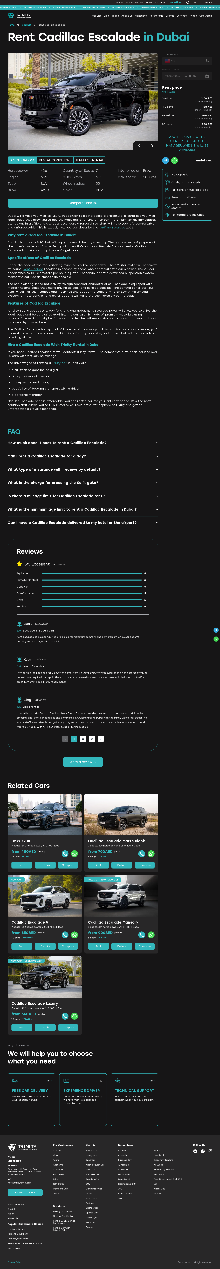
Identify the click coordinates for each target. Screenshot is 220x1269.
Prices (193, 15)
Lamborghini (92, 1217)
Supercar (90, 1160)
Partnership (156, 15)
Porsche (90, 1222)
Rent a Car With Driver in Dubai (61, 1229)
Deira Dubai (124, 1179)
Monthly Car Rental (63, 1216)
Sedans (90, 1203)
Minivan (89, 1193)
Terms (115, 15)
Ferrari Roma (14, 1248)
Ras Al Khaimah (124, 2)
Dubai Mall (159, 1155)
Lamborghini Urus (16, 1229)
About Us (126, 15)
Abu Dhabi (159, 2)
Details (45, 865)
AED (195, 2)
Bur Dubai (159, 1174)
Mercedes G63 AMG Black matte (25, 1243)
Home (11, 25)
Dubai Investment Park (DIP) (168, 1179)
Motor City (159, 1189)
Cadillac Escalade (112, 227)
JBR (120, 1198)
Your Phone (170, 54)
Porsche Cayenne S (18, 1234)
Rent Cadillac (33, 269)
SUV (88, 1184)
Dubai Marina (124, 1174)
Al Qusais (158, 1165)
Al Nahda (123, 1169)
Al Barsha (123, 1155)
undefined (176, 2)
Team (56, 1193)
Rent (22, 865)
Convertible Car (94, 1189)
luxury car (59, 363)
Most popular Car (95, 1165)
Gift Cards (205, 15)
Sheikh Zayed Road (164, 1169)
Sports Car (92, 1213)
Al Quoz (122, 1150)
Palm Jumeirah (125, 1193)
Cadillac (26, 25)
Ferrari (89, 1227)
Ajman (148, 2)
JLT (155, 1184)
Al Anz (157, 1150)
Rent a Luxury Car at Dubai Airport (64, 1222)
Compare (68, 865)
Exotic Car (91, 1150)
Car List (96, 15)
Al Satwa (158, 1193)
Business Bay (125, 1160)
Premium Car (92, 1179)
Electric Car (92, 1208)
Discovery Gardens (163, 1160)
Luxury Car (91, 1155)
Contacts (141, 15)
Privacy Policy (15, 1262)
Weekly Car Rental (62, 1211)
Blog (106, 15)
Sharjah (139, 2)
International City (127, 1184)
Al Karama (123, 1165)
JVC (120, 1189)
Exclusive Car (92, 1174)
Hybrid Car (91, 1198)
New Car (90, 1169)
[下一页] (101, 739)
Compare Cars (80, 203)
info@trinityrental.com (19, 1183)
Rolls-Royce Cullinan (18, 1239)
